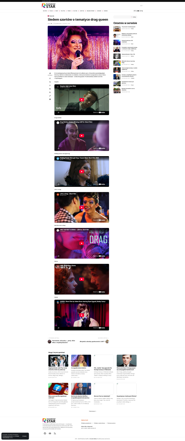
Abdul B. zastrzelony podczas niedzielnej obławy (129, 34)
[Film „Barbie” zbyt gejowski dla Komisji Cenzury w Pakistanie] (104, 361)
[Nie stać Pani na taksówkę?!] (104, 389)
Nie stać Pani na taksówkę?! (102, 396)
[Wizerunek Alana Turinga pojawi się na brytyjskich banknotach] (127, 361)
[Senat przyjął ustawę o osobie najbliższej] (117, 70)
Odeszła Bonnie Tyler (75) (128, 54)
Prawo (132, 85)
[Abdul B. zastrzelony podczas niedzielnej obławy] (117, 35)
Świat (132, 37)
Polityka (132, 78)
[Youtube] (50, 433)
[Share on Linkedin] (50, 89)
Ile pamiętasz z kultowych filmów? (127, 396)
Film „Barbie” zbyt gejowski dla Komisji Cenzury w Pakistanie (103, 369)
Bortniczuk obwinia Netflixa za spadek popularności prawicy (80, 397)
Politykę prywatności (8, 436)
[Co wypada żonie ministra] (81, 361)
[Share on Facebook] (50, 78)
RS (51, 23)
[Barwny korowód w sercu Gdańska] (117, 90)
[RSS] (142, 11)
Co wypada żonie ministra (78, 368)
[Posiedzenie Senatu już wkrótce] (117, 83)
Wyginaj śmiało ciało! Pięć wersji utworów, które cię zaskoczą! (57, 369)
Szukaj (134, 17)
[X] (136, 11)
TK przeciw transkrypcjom (128, 26)
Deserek (51, 16)
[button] (24, 436)
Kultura (132, 56)
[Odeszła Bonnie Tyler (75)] (117, 56)
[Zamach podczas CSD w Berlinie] (117, 42)
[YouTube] (138, 11)
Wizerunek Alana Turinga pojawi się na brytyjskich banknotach (126, 369)
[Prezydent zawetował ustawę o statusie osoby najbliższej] (117, 49)
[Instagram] (140, 11)
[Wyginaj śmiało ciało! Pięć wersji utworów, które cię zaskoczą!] (58, 361)
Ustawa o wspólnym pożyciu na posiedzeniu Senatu (129, 75)
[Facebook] (134, 11)
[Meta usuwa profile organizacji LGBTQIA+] (58, 389)
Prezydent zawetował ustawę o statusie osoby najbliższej (129, 48)
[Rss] (55, 433)
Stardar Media (93, 438)
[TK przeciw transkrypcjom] (117, 28)
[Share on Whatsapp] (50, 85)
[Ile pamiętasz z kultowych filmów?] (127, 389)
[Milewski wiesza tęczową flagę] (117, 63)
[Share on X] (50, 82)
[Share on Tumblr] (50, 92)
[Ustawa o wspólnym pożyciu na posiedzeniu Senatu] (117, 77)
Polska (132, 28)
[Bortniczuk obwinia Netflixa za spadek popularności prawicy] (81, 389)
